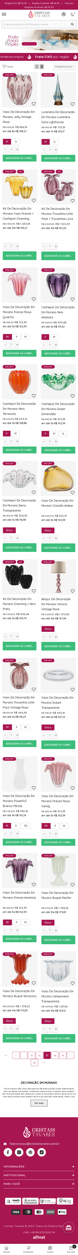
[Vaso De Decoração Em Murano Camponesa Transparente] (58, 969)
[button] (36, 66)
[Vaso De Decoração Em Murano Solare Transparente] (58, 675)
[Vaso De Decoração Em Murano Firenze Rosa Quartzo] (19, 285)
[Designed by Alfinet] (39, 1237)
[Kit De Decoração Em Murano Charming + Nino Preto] (19, 577)
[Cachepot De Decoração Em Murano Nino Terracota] (19, 381)
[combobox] (35, 24)
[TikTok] (41, 1152)
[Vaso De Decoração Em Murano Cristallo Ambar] (58, 478)
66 (34, 1062)
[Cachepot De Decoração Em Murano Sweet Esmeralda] (58, 382)
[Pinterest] (30, 1152)
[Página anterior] (6, 1055)
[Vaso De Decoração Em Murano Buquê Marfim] (58, 870)
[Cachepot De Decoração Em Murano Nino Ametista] (58, 285)
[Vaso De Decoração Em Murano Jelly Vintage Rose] (19, 89)
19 (62, 1055)
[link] (28, 1249)
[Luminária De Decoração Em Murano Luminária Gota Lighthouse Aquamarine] (58, 90)
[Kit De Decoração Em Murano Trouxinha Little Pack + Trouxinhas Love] (58, 186)
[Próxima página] (43, 1062)
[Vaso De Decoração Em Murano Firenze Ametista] (19, 870)
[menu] (4, 14)
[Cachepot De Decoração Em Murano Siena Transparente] (19, 478)
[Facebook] (8, 1152)
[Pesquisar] (39, 24)
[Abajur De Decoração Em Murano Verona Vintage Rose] (58, 577)
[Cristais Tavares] (39, 40)
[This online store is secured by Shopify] (13, 1201)
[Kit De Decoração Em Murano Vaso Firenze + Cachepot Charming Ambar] (19, 186)
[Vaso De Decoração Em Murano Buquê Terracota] (19, 969)
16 (39, 1055)
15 (31, 1055)
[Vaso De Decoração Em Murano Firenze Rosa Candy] (58, 774)
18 (55, 1055)
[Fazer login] (63, 14)
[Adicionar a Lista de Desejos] (33, 104)
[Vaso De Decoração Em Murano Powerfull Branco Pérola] (19, 774)
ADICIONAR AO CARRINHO (21, 158)
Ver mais (39, 1103)
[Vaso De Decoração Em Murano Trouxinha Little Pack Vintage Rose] (19, 675)
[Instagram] (19, 1152)
